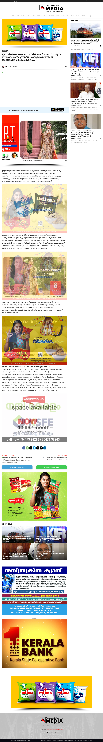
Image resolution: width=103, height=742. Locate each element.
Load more (34, 563)
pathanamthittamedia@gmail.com (54, 729)
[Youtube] (91, 1)
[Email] (37, 447)
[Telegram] (87, 1)
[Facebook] (23, 447)
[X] (89, 1)
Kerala (5, 51)
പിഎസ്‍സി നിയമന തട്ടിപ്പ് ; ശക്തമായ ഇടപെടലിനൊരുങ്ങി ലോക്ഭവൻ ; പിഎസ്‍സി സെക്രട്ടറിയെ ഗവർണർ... (85, 101)
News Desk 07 (38, 541)
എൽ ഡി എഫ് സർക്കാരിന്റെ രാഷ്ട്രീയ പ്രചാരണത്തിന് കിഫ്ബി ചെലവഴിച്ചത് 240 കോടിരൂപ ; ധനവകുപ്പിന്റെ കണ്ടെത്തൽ (48, 538)
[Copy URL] (41, 447)
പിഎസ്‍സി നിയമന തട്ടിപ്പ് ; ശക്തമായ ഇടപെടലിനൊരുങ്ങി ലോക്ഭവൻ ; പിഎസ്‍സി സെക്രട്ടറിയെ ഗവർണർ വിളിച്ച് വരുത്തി (16, 555)
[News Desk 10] (3, 66)
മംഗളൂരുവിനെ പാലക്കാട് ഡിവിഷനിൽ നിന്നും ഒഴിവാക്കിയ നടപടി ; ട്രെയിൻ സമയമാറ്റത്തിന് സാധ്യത (17, 538)
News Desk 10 (9, 66)
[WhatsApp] (27, 447)
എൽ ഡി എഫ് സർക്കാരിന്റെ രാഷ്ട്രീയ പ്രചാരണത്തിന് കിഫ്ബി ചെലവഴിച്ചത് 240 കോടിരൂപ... (85, 71)
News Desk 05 (6, 541)
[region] (34, 33)
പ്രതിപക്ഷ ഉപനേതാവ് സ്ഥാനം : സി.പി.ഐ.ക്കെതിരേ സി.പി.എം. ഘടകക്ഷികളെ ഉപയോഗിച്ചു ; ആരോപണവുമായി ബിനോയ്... (83, 133)
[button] (90, 15)
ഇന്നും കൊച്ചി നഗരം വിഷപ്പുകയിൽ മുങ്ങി (56, 459)
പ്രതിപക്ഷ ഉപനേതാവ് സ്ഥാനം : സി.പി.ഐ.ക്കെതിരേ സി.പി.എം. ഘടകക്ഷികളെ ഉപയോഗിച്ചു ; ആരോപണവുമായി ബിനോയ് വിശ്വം (50, 554)
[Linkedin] (44, 447)
